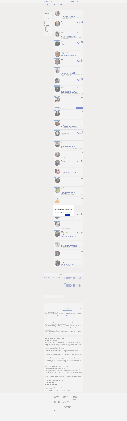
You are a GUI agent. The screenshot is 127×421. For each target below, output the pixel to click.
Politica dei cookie (60, 213)
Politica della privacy (64, 213)
